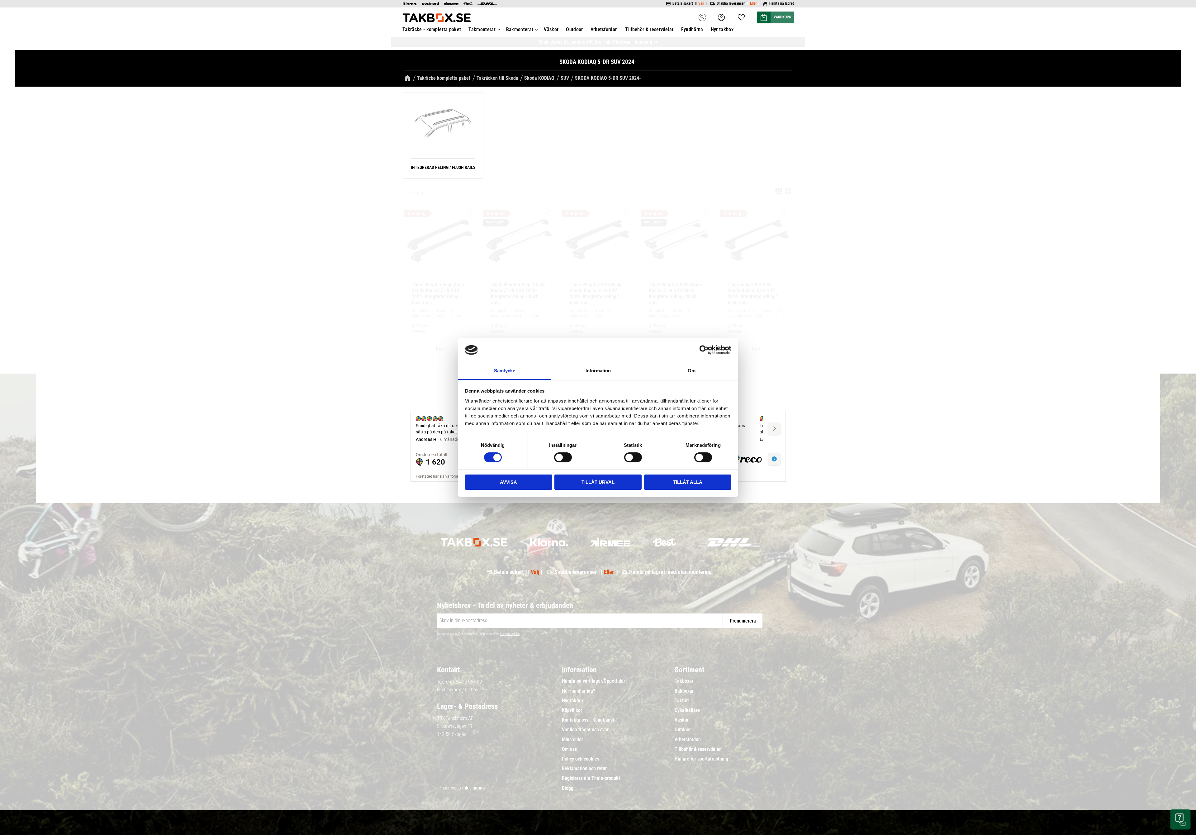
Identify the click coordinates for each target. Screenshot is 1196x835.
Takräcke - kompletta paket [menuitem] (431, 29)
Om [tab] (691, 370)
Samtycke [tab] (504, 370)
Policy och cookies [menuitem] (580, 759)
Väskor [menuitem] (551, 29)
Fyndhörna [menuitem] (692, 29)
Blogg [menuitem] (567, 788)
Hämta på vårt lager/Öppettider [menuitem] (593, 681)
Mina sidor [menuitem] (572, 739)
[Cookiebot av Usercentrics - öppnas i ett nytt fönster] (704, 350)
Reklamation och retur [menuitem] (584, 768)
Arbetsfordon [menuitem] (604, 29)
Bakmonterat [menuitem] (520, 29)
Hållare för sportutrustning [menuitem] (701, 759)
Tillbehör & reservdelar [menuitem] (649, 29)
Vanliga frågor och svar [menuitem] (585, 729)
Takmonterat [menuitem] (482, 29)
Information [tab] (598, 370)
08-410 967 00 (467, 682)
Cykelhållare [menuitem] (687, 710)
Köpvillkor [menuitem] (572, 710)
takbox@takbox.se (465, 690)
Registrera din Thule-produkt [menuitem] (591, 778)
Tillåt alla (687, 482)
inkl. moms (473, 788)
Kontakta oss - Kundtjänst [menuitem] (588, 720)
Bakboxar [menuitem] (684, 691)
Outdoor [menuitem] (574, 29)
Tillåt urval (598, 482)
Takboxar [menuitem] (684, 681)
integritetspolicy (510, 634)
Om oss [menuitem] (569, 749)
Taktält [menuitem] (682, 701)
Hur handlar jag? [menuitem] (578, 691)
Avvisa (508, 482)
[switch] (563, 457)
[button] (741, 15)
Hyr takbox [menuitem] (722, 29)
